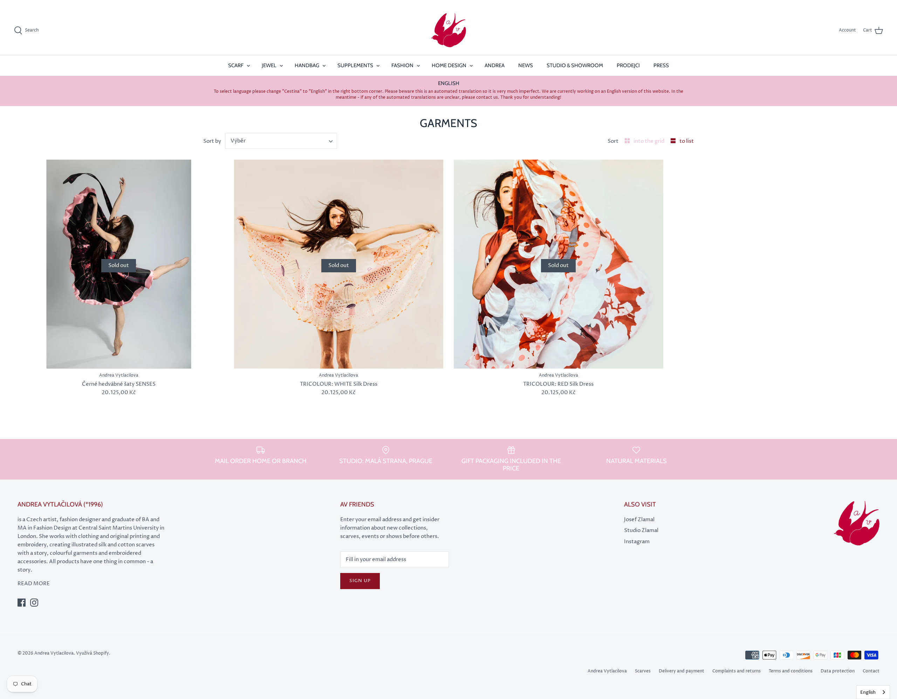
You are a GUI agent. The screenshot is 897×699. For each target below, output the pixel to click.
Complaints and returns (736, 671)
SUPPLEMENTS (355, 65)
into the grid (649, 141)
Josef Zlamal (639, 519)
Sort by (212, 141)
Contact (871, 671)
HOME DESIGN (449, 65)
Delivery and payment (681, 671)
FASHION (402, 65)
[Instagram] (34, 603)
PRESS (661, 65)
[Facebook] (22, 603)
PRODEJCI (628, 65)
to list (686, 141)
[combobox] (281, 141)
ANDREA (495, 65)
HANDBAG (307, 65)
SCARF (236, 65)
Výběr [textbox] (238, 141)
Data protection (838, 671)
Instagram (637, 541)
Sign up (360, 581)
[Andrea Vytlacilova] (448, 30)
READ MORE (34, 583)
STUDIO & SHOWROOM (575, 65)
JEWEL (269, 65)
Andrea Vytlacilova (607, 671)
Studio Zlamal (641, 530)
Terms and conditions (791, 671)
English (868, 692)
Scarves (643, 671)
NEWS (525, 65)
